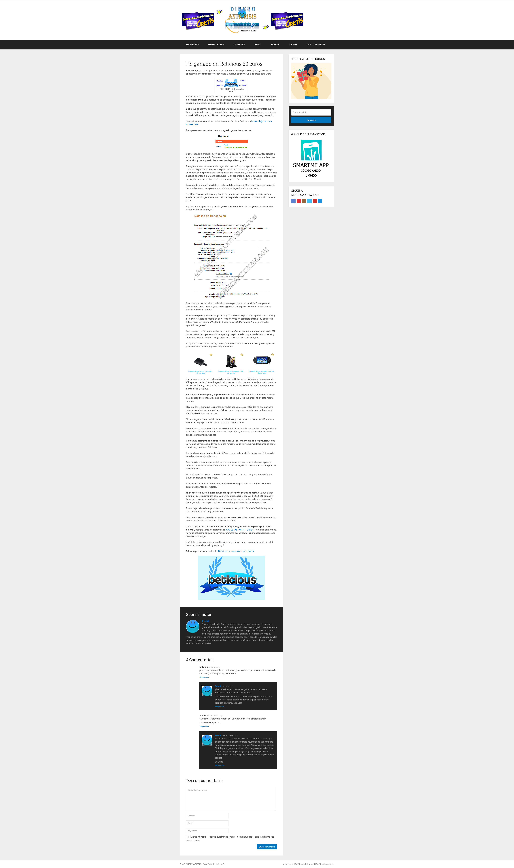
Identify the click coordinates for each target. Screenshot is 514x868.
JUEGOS (292, 44)
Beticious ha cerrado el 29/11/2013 (236, 551)
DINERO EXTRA (216, 44)
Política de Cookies (325, 864)
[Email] (320, 201)
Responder (204, 677)
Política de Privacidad (305, 864)
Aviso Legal (288, 864)
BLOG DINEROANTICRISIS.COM (193, 864)
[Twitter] (309, 201)
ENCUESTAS (192, 44)
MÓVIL (257, 44)
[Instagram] (304, 201)
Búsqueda (311, 120)
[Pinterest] (299, 201)
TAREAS (274, 44)
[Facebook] (293, 201)
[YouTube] (315, 201)
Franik (205, 621)
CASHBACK (239, 44)
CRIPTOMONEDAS (315, 44)
